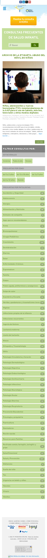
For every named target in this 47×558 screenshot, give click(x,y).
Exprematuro (8, 269)
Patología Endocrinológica (14, 373)
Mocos (6, 340)
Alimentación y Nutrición (13, 209)
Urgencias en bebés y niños (14, 480)
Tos (4, 475)
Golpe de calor (9, 291)
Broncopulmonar (10, 231)
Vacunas (6, 486)
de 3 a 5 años (37, 174)
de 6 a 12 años (13, 117)
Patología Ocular (38, 117)
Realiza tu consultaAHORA (23, 20)
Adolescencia (7, 115)
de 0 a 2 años (24, 115)
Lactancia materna (11, 329)
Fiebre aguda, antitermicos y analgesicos (20, 286)
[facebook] (20, 1)
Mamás (21, 180)
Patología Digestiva (11, 368)
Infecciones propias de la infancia (17, 313)
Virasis (6, 491)
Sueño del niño (9, 469)
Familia (6, 275)
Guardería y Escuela (26, 117)
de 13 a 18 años (35, 115)
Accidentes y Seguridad (13, 193)
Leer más (40, 142)
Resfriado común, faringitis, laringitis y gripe (19, 446)
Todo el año (21, 119)
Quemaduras (8, 428)
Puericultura (8, 422)
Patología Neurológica (12, 390)
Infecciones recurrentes (13, 319)
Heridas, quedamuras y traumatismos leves (21, 302)
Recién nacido (9, 433)
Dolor (5, 258)
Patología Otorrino (11, 401)
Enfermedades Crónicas (13, 264)
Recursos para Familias (13, 439)
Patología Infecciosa (12, 384)
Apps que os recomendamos (15, 220)
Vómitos (6, 497)
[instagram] (29, 1)
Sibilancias (7, 464)
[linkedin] (23, 1)
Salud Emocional (10, 453)
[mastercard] (22, 527)
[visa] (11, 527)
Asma (5, 225)
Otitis (5, 351)
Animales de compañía (12, 215)
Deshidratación (9, 247)
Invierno (6, 161)
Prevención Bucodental (13, 412)
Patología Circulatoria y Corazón (17, 357)
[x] (26, 1)
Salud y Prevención (11, 458)
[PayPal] (23, 532)
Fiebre (5, 280)
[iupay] (33, 527)
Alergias (6, 204)
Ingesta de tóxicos (11, 324)
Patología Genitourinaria (13, 379)
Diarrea (6, 253)
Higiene (6, 308)
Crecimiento (15, 115)
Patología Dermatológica (13, 362)
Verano (28, 161)
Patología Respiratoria (12, 406)
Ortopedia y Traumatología (14, 346)
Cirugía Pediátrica (11, 236)
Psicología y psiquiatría (10, 119)
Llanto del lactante (11, 335)
